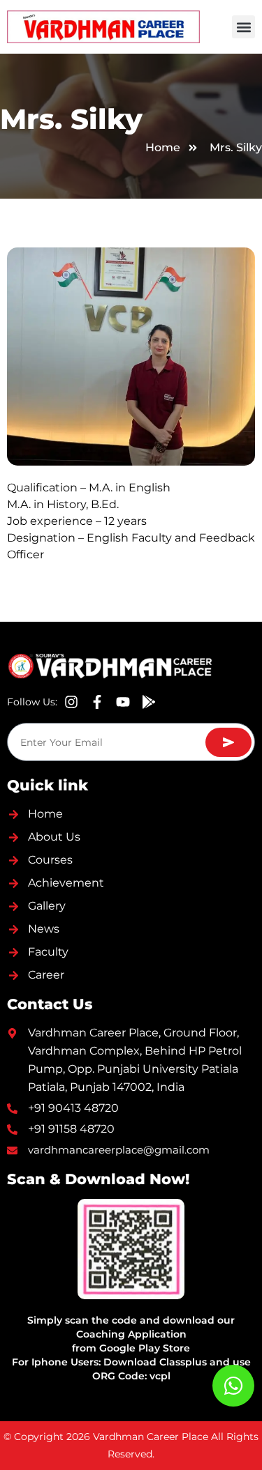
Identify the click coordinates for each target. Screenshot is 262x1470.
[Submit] (228, 742)
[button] (243, 26)
